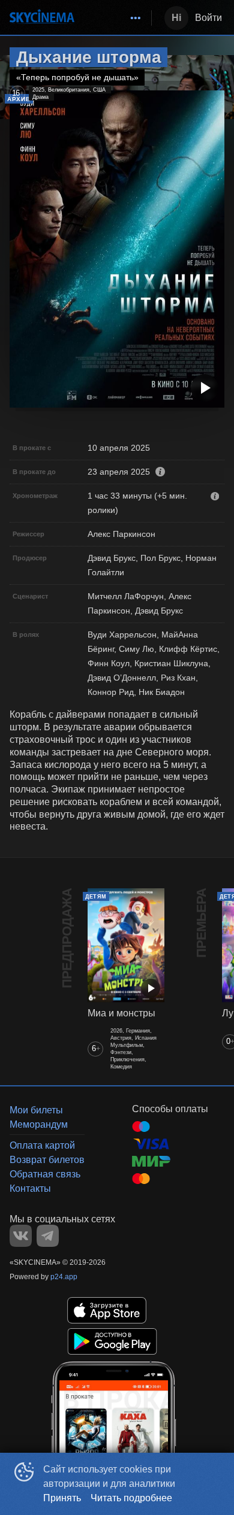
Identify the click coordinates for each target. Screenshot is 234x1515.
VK (21, 1236)
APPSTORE (106, 1310)
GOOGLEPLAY (112, 1341)
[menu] (115, 18)
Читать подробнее (131, 1498)
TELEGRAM (48, 1236)
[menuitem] (135, 18)
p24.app (63, 1277)
